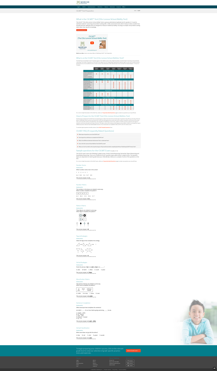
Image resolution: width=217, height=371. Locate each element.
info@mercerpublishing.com (114, 363)
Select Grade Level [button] (132, 350)
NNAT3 (83, 6)
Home (135, 10)
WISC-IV (94, 360)
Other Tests (100, 6)
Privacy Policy (114, 369)
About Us (94, 363)
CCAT (77, 366)
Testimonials (112, 6)
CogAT (78, 6)
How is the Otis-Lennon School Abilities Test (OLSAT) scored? (92, 143)
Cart (124, 6)
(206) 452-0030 (112, 364)
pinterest (131, 363)
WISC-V (94, 361)
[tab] (133, 350)
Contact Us (118, 6)
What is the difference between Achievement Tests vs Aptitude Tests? (94, 140)
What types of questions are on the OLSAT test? (89, 134)
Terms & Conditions (122, 369)
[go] (214, 368)
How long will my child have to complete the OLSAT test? (91, 137)
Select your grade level (81, 30)
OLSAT (77, 364)
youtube (131, 365)
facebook (131, 360)
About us (106, 6)
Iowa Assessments (91, 6)
